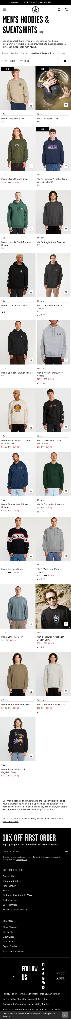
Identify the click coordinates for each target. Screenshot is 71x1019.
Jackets (61, 53)
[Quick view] (31, 105)
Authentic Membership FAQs (17, 895)
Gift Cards (8, 931)
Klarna (6, 890)
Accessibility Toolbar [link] (39, 1004)
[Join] (64, 851)
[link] (43, 964)
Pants (5, 53)
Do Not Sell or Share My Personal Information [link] (25, 998)
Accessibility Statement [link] (15, 1004)
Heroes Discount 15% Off (15, 909)
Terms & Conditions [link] (28, 993)
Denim (14, 53)
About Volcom (10, 927)
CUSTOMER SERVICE (13, 869)
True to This (9, 941)
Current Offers (10, 904)
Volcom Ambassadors (13, 950)
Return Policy (9, 885)
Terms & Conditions (41, 857)
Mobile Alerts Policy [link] (50, 993)
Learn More (8, 1016)
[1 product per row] (60, 61)
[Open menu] (4, 10)
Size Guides (8, 936)
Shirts (24, 53)
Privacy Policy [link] (10, 993)
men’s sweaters (10, 821)
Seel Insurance (10, 899)
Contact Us (8, 876)
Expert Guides (10, 946)
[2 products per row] (65, 61)
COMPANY (8, 920)
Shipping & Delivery (13, 880)
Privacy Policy (21, 859)
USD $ (8, 976)
